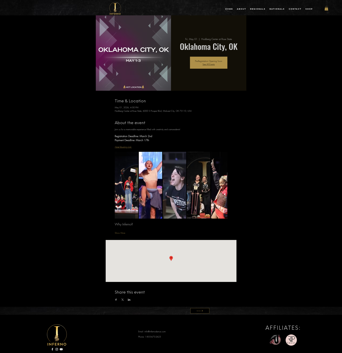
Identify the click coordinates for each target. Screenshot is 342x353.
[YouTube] (61, 349)
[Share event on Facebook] (116, 300)
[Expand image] (126, 185)
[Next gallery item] (224, 185)
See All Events (209, 64)
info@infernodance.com (155, 331)
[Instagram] (57, 349)
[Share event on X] (122, 300)
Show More (120, 232)
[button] (326, 8)
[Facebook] (52, 349)
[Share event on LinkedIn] (129, 300)
